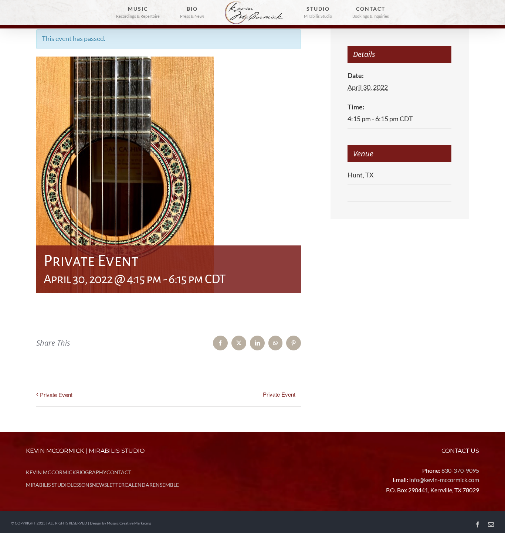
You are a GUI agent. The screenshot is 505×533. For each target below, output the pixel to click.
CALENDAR (139, 485)
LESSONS (81, 485)
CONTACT (118, 472)
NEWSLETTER (108, 485)
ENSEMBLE (166, 485)
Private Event (56, 394)
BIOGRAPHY (91, 472)
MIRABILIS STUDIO (48, 485)
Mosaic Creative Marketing (129, 523)
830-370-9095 (460, 470)
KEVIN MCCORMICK (51, 472)
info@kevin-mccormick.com (444, 479)
